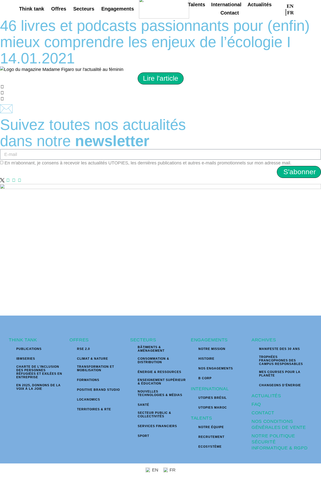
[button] (309, 9)
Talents (201, 418)
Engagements (209, 339)
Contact (263, 412)
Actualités (266, 395)
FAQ (256, 404)
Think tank (23, 339)
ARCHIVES (264, 339)
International (210, 388)
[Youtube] (19, 180)
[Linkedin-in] (14, 180)
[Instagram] (8, 180)
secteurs (143, 339)
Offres (79, 339)
